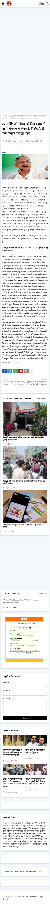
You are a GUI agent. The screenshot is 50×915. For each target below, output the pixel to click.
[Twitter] (9, 371)
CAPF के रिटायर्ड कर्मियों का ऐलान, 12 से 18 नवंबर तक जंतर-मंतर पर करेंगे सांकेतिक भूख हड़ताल (14, 782)
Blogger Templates (23, 904)
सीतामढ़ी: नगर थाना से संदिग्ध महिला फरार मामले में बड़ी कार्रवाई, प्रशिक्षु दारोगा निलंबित (24, 438)
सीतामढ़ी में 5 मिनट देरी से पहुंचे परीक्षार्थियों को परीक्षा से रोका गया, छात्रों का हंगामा (24, 482)
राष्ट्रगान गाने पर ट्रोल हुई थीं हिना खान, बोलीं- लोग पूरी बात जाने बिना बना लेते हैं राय (12, 752)
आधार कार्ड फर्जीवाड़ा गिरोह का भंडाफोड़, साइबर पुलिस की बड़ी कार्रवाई (23, 525)
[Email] (26, 371)
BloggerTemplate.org (25, 909)
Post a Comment (10, 607)
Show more (41, 398)
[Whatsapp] (15, 371)
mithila (12, 116)
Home (4, 116)
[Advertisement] (25, 35)
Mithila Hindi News (27, 896)
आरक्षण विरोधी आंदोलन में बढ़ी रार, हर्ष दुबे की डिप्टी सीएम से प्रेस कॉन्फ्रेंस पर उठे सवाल (35, 781)
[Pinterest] (20, 371)
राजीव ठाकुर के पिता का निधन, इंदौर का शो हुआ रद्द (35, 751)
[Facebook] (4, 371)
